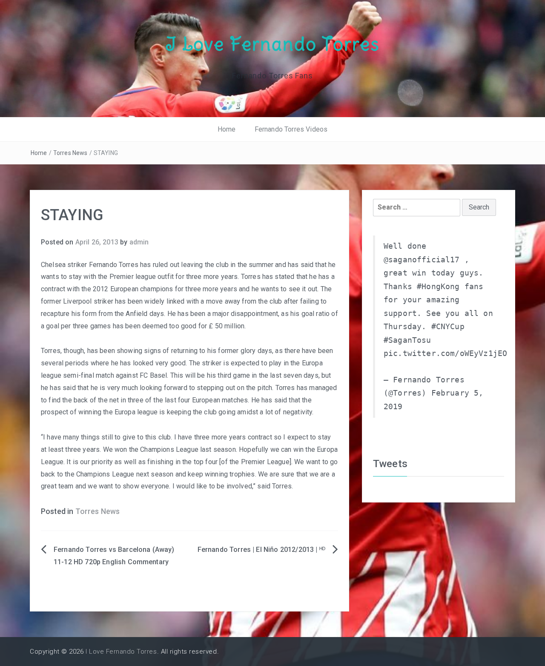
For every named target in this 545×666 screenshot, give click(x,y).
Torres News (70, 152)
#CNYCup (448, 326)
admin (139, 242)
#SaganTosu (407, 340)
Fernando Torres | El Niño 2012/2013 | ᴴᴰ (261, 549)
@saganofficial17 (422, 259)
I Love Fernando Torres (272, 44)
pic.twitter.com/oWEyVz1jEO (445, 353)
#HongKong (438, 286)
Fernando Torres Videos (291, 129)
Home (227, 129)
